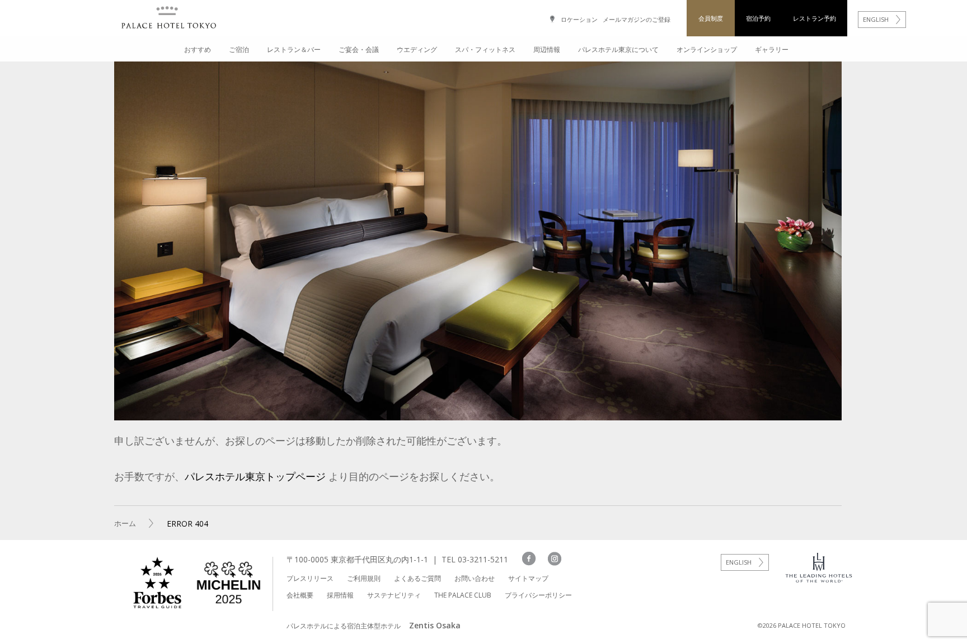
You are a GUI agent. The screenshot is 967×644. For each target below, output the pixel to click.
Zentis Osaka (435, 625)
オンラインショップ (707, 49)
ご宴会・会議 (359, 49)
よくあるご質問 (417, 578)
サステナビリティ (394, 595)
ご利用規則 (364, 578)
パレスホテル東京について (618, 49)
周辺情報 (546, 49)
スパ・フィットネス (485, 49)
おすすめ (197, 49)
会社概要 (300, 595)
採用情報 (340, 595)
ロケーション (579, 19)
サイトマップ (528, 578)
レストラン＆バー (294, 49)
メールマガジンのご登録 (636, 19)
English (739, 562)
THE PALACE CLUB (462, 595)
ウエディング (417, 49)
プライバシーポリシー (538, 595)
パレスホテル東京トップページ (255, 476)
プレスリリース (310, 578)
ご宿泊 (239, 49)
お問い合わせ (474, 578)
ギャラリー (771, 49)
